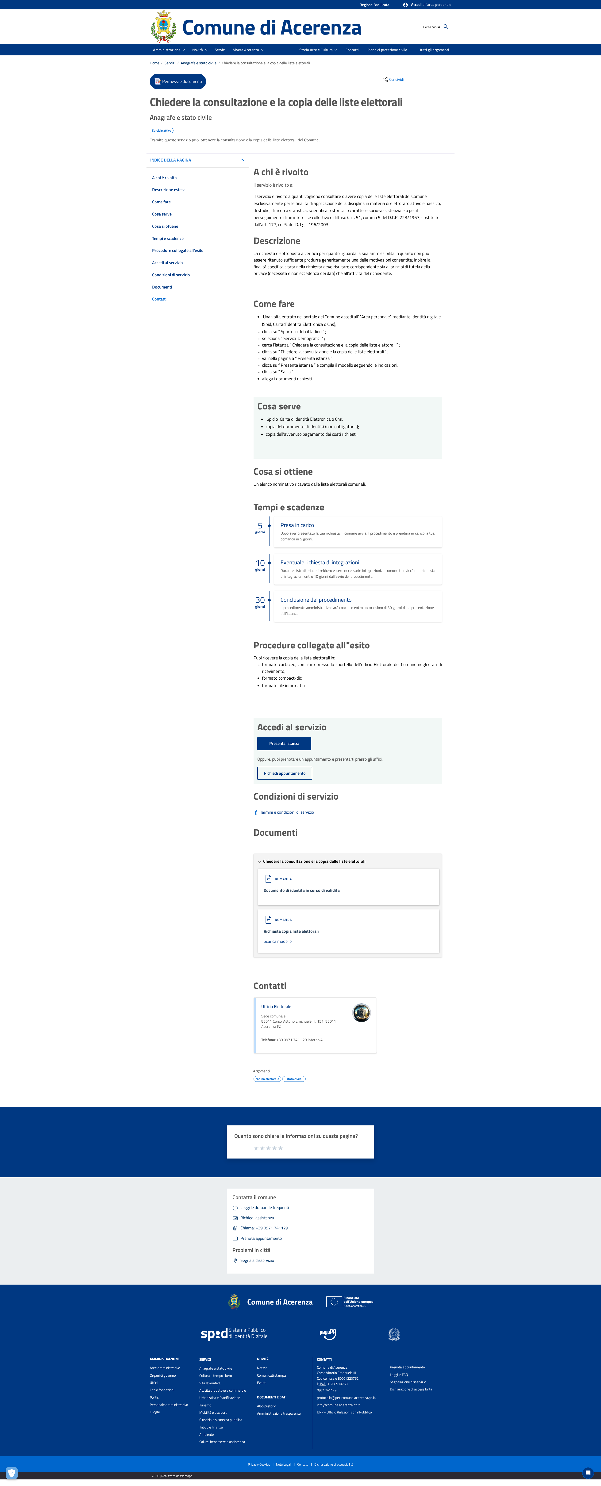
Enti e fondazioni (162, 1390)
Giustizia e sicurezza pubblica (220, 1419)
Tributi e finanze (211, 1427)
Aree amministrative (165, 1368)
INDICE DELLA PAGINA (170, 160)
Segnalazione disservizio (408, 1382)
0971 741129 (326, 1390)
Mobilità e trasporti (213, 1412)
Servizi (170, 63)
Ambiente (206, 1434)
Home (154, 63)
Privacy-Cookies (259, 1464)
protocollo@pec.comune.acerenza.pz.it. (346, 1397)
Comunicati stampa (271, 1375)
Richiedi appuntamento (285, 773)
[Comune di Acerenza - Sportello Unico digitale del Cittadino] (164, 26)
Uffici (154, 1382)
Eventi (261, 1382)
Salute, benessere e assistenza (222, 1441)
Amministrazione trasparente (279, 1413)
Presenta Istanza (284, 743)
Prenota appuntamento (407, 1367)
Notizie (262, 1368)
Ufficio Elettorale (276, 1006)
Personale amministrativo (169, 1404)
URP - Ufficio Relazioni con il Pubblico (344, 1412)
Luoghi (155, 1412)
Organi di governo (163, 1375)
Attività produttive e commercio (222, 1390)
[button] (427, 5)
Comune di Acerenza (272, 27)
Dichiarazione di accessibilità (411, 1389)
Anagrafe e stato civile (198, 63)
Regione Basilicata (374, 5)
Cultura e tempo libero (215, 1375)
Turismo (205, 1405)
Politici (154, 1397)
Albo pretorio (266, 1406)
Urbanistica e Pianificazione (219, 1397)
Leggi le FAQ (399, 1374)
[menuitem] (314, 50)
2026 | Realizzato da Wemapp (172, 1475)
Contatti (324, 1359)
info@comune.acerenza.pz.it (338, 1405)
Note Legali (283, 1464)
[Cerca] (446, 27)
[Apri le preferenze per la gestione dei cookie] (12, 1473)
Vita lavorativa (209, 1383)
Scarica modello (278, 941)
